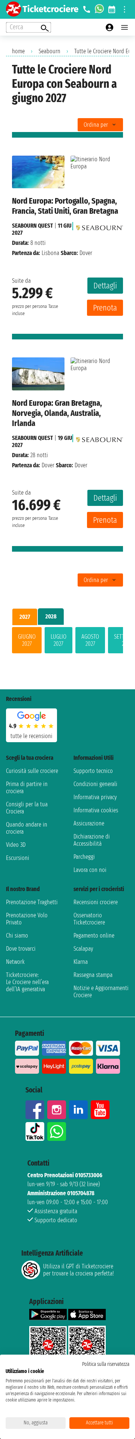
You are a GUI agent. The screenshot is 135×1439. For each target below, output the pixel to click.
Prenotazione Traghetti (32, 902)
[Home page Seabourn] (99, 225)
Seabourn (49, 51)
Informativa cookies (96, 810)
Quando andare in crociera (26, 828)
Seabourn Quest (32, 225)
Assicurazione (89, 823)
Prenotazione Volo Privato (27, 919)
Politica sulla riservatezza (105, 1364)
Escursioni (17, 857)
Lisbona (50, 253)
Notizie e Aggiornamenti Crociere (101, 991)
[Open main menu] (124, 27)
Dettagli (105, 286)
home (18, 51)
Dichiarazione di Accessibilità (92, 840)
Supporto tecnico (93, 770)
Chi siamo (17, 935)
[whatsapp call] (99, 9)
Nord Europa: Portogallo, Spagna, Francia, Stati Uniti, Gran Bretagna (65, 206)
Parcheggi (84, 856)
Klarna (81, 961)
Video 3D (16, 844)
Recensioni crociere (96, 902)
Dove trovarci (21, 948)
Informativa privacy (95, 797)
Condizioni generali (95, 784)
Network (15, 961)
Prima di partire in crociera (27, 787)
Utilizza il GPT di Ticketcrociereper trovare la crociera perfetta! (78, 1270)
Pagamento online (94, 935)
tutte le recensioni (31, 736)
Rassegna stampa (93, 974)
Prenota (105, 308)
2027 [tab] (25, 616)
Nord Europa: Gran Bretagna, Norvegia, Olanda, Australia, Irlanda (57, 413)
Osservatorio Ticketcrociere (89, 919)
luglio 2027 (58, 640)
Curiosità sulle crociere (32, 770)
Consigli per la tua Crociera (27, 808)
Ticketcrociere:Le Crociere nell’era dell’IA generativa (27, 982)
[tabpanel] (67, 641)
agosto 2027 (90, 640)
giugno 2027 (27, 640)
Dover (48, 465)
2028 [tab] (51, 616)
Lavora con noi (90, 869)
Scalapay (83, 948)
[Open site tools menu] (124, 9)
